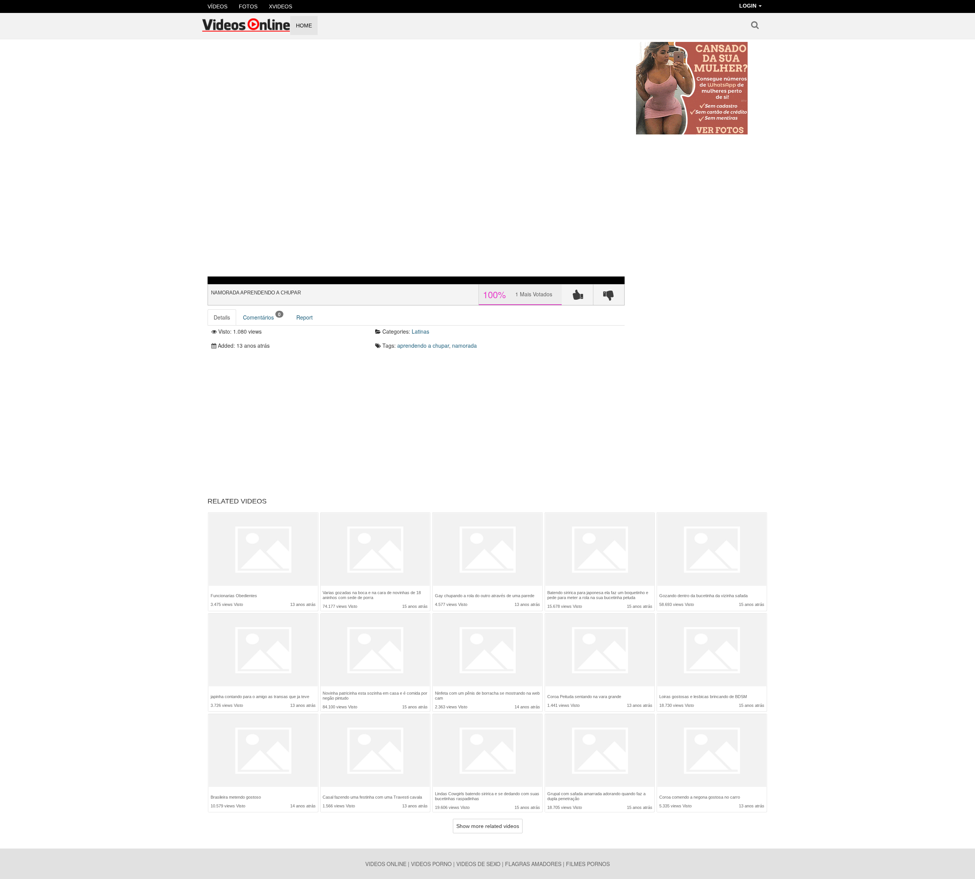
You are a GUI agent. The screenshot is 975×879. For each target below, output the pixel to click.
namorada (464, 345)
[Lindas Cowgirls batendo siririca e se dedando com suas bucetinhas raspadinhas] (487, 750)
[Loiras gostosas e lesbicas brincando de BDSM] (711, 651)
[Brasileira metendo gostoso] (263, 751)
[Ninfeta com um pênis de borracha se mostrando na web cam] (487, 650)
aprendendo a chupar (423, 345)
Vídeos (217, 6)
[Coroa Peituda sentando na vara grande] (599, 651)
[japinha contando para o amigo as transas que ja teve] (263, 651)
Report (304, 317)
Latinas (420, 331)
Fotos (248, 6)
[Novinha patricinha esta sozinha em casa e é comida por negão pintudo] (375, 650)
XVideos (280, 6)
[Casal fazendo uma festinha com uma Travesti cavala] (375, 751)
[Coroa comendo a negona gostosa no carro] (711, 751)
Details (222, 317)
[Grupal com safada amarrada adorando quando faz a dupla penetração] (599, 750)
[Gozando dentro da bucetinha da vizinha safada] (711, 550)
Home (304, 25)
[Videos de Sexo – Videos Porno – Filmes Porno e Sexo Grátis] (246, 22)
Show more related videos (487, 826)
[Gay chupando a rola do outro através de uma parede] (487, 550)
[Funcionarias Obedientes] (263, 550)
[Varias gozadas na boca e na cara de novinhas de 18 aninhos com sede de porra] (375, 549)
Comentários (262, 316)
